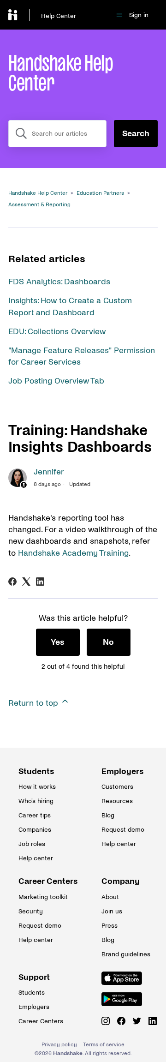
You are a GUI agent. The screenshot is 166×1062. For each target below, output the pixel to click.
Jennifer (49, 472)
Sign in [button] (138, 15)
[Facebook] (12, 581)
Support (34, 977)
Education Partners (100, 193)
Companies (34, 829)
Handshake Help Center (37, 193)
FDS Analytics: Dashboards (59, 281)
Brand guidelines (124, 954)
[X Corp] (26, 581)
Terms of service (104, 1045)
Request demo (122, 829)
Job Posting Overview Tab (56, 381)
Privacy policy (59, 1045)
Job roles (31, 843)
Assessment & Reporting (39, 205)
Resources (117, 801)
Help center (35, 858)
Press (109, 925)
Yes (58, 642)
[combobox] (57, 133)
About (110, 897)
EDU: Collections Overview (57, 331)
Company (120, 881)
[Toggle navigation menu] (119, 15)
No (108, 642)
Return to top (34, 703)
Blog (107, 815)
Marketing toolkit (41, 897)
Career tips (34, 815)
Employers (122, 771)
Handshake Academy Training (73, 553)
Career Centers (41, 881)
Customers (117, 786)
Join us (111, 911)
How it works (37, 786)
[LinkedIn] (40, 581)
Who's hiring (35, 801)
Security (30, 911)
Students (36, 771)
